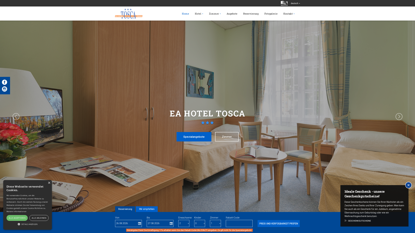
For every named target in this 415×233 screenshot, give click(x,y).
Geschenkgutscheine (359, 221)
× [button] (49, 183)
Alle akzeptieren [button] (17, 218)
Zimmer (227, 136)
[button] (27, 224)
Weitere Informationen (16, 211)
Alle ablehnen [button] (39, 218)
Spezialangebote (194, 136)
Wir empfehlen (146, 209)
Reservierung (125, 209)
